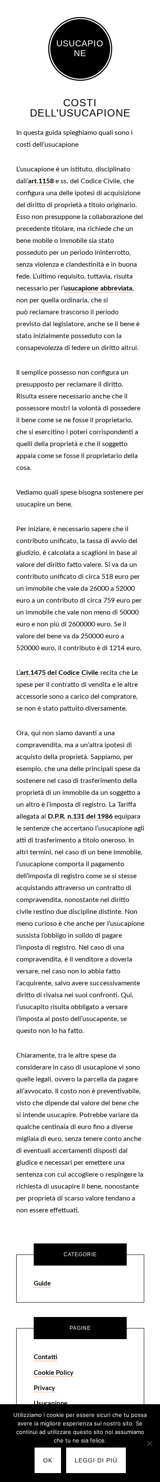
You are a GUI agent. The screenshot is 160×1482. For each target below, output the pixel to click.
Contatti (45, 1357)
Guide (42, 1283)
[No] (149, 1443)
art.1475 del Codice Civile (59, 672)
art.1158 (41, 181)
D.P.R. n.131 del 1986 (80, 816)
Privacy (44, 1388)
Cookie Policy (53, 1373)
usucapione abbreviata (98, 288)
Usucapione (80, 48)
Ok (47, 1460)
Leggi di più (96, 1460)
